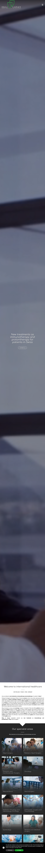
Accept (19, 850)
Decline (10, 850)
